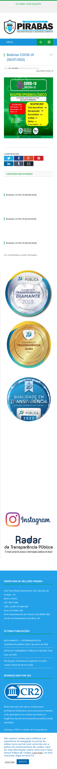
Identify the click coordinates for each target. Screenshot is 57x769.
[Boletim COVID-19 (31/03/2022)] (28, 213)
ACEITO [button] (23, 761)
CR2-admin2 (13, 68)
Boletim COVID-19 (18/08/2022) (21, 194)
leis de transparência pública (33, 718)
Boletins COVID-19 (44, 71)
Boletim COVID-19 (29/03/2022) (21, 242)
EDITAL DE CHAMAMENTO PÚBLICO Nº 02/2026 (29, 7)
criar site (23, 706)
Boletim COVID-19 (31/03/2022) (21, 218)
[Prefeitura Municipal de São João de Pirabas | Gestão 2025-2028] (28, 26)
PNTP (17, 729)
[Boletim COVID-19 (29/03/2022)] (28, 237)
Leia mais (37, 752)
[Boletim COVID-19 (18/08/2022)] (28, 189)
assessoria (37, 710)
